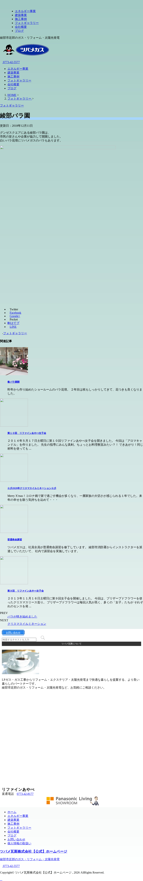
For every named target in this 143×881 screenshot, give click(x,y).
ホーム (11, 812)
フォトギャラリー (27, 22)
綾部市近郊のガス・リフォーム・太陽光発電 (30, 859)
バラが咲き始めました (22, 616)
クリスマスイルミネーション (26, 623)
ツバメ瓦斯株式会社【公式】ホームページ (33, 851)
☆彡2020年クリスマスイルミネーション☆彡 (31, 488)
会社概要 (21, 26)
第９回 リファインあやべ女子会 (25, 590)
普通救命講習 (14, 539)
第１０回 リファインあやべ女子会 (26, 433)
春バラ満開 (13, 381)
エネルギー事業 (25, 11)
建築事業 (21, 15)
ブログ (19, 30)
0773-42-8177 (25, 793)
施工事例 (21, 19)
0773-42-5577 (11, 62)
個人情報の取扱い (19, 843)
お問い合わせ (16, 839)
